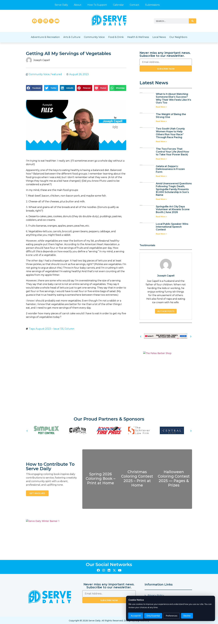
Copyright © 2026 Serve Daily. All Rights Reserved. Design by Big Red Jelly (109, 620)
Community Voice (94, 37)
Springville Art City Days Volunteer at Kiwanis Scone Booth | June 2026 (173, 209)
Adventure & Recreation (45, 37)
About (77, 4)
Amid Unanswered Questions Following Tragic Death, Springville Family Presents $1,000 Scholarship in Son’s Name (174, 189)
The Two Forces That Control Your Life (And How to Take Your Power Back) (172, 151)
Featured (56, 74)
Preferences (171, 615)
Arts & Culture (71, 37)
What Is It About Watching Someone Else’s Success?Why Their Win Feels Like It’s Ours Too (173, 98)
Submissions (152, 4)
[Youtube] (57, 21)
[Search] (192, 20)
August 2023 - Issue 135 (50, 328)
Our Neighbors (178, 37)
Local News (159, 37)
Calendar (118, 4)
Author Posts (165, 311)
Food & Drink (116, 37)
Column (69, 328)
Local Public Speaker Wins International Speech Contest (172, 227)
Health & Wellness (138, 37)
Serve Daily (61, 4)
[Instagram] (40, 21)
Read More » (161, 107)
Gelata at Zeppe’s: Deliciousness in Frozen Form (170, 169)
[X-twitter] (51, 21)
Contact (134, 4)
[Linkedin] (45, 21)
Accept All (136, 615)
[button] (34, 88)
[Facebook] (34, 21)
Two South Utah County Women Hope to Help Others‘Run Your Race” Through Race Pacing (170, 133)
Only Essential (153, 615)
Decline (187, 615)
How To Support (97, 4)
